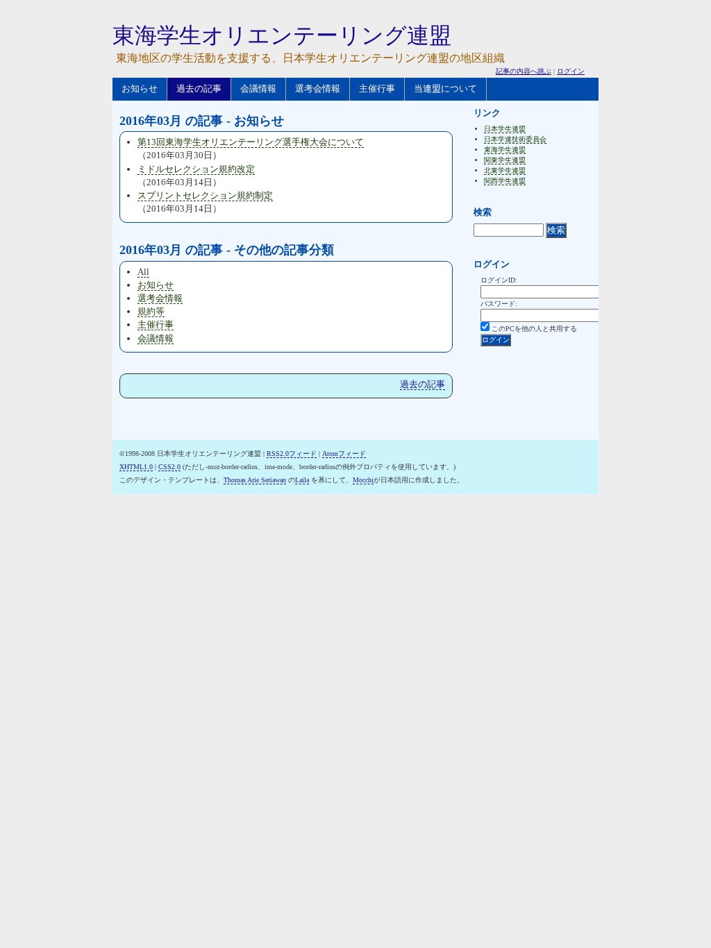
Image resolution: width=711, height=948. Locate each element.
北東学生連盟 (505, 170)
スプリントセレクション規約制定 (205, 195)
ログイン (571, 71)
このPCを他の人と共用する (534, 328)
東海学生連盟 (505, 149)
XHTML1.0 (136, 467)
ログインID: (498, 280)
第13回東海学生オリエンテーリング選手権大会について (250, 142)
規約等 (151, 311)
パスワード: (498, 303)
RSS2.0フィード (292, 453)
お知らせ (140, 88)
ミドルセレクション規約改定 (196, 169)
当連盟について (445, 88)
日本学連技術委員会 (515, 139)
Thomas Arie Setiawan (255, 480)
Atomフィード (344, 453)
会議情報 (258, 88)
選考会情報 (317, 88)
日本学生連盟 (505, 129)
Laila (302, 480)
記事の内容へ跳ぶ (523, 71)
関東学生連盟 (505, 160)
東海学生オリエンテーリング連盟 (281, 35)
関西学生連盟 (505, 181)
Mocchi (363, 480)
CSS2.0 (169, 467)
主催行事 (377, 88)
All (143, 271)
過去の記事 (198, 88)
